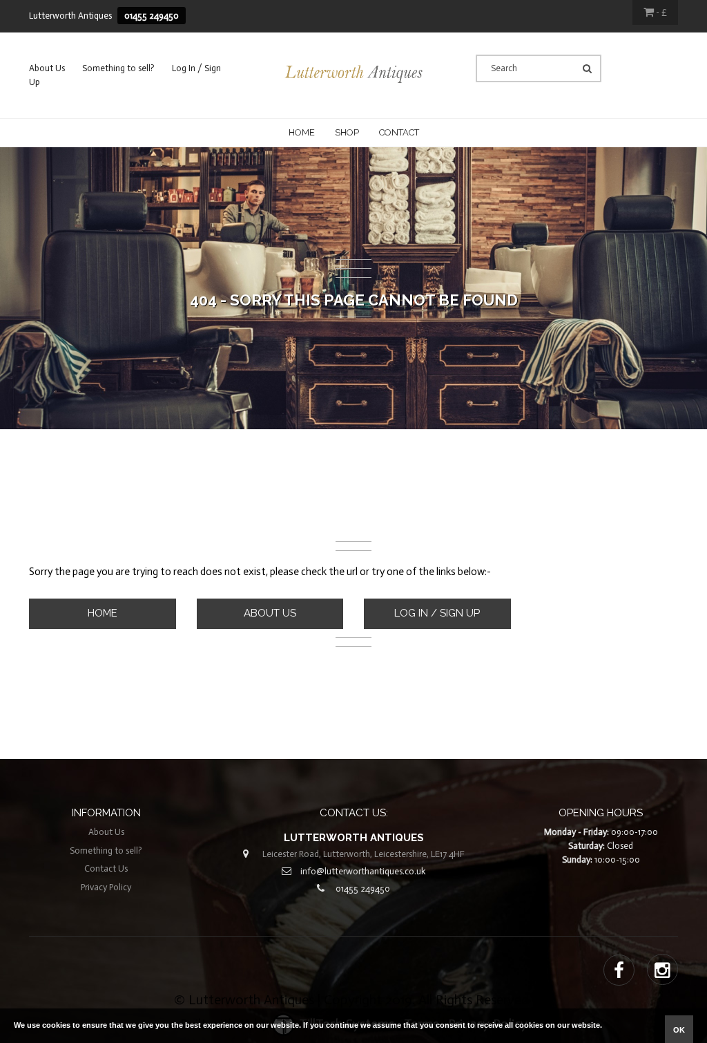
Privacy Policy (106, 887)
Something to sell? (118, 68)
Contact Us (106, 868)
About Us (47, 68)
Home (302, 132)
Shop (347, 132)
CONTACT (399, 132)
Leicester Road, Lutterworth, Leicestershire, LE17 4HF (363, 854)
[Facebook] (619, 971)
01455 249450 (151, 15)
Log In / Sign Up (437, 613)
